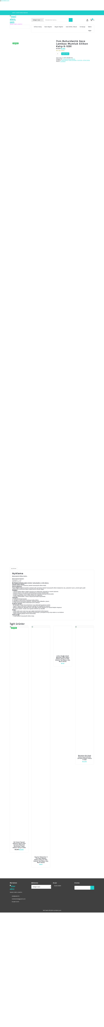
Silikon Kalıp (38, 26)
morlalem (63, 61)
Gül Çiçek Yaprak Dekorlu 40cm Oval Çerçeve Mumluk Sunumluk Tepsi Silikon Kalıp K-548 (19, 844)
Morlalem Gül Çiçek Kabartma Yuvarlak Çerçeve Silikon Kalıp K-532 (85, 757)
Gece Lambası (73, 60)
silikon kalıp (86, 60)
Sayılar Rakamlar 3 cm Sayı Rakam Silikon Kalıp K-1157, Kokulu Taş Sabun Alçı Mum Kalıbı (40, 859)
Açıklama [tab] (13, 568)
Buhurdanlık (64, 60)
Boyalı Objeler (59, 26)
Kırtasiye (82, 26)
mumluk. (79, 60)
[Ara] (92, 888)
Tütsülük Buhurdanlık (69, 59)
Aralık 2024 (57, 885)
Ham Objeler (48, 26)
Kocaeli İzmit (15, 901)
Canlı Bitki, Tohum (71, 26)
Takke (90, 26)
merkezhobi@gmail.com (19, 899)
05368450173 (15, 896)
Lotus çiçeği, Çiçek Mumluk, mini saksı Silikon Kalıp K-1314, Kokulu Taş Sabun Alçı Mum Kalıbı (62, 658)
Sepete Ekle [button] (20, 841)
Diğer (90, 30)
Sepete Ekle (65, 53)
